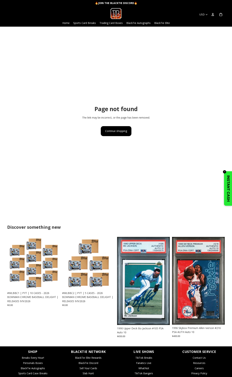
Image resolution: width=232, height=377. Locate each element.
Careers (199, 368)
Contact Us (199, 357)
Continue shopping (116, 131)
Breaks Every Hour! (33, 357)
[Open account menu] (213, 14)
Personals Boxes (33, 363)
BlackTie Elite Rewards (88, 357)
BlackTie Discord (88, 363)
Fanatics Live (143, 363)
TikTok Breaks (143, 357)
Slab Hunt (88, 373)
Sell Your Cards (88, 368)
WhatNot (143, 368)
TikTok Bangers (143, 373)
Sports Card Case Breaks (32, 373)
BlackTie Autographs (33, 368)
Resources (199, 363)
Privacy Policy (199, 373)
